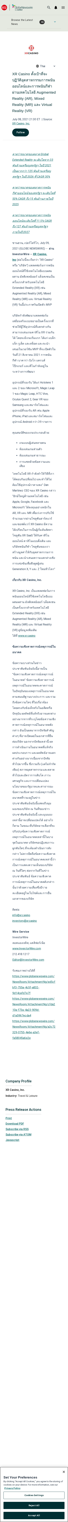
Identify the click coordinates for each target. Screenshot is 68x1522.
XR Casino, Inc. (21, 123)
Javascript (12, 1140)
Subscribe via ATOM (18, 1134)
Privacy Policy (12, 1488)
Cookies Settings (34, 1495)
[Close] (64, 1472)
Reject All (34, 1505)
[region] (34, 1494)
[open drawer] (63, 7)
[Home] (17, 7)
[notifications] (55, 7)
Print (9, 1118)
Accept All (34, 1515)
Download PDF (15, 1123)
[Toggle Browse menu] (55, 21)
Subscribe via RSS (17, 1129)
